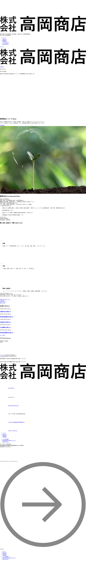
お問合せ (2, 66)
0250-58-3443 (5, 356)
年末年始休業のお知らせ (6, 316)
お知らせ (5, 39)
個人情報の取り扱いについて (9, 440)
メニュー (2, 46)
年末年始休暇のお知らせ (6, 332)
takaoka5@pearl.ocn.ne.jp (13, 405)
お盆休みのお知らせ (5, 311)
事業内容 (5, 40)
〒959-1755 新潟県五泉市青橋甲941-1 (16, 422)
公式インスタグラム (12, 430)
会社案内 (5, 41)
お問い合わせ (6, 441)
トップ (4, 37)
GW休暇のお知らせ (5, 327)
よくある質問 (6, 43)
